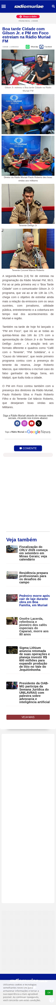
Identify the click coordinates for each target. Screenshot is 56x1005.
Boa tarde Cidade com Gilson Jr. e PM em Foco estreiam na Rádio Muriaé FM (26, 34)
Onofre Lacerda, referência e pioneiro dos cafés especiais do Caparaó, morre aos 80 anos (34, 626)
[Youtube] (31, 423)
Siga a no (16, 432)
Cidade (35, 21)
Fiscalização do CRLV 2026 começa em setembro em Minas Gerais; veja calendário (33, 553)
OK (49, 992)
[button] (3, 6)
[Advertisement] (28, 818)
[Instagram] (24, 423)
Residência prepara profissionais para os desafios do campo (33, 577)
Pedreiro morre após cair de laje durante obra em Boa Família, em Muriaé (34, 600)
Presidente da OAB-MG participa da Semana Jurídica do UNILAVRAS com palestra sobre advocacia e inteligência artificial (34, 692)
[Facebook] (17, 423)
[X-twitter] (39, 423)
